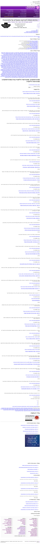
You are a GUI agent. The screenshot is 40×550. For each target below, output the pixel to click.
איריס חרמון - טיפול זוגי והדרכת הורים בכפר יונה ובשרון (31, 93)
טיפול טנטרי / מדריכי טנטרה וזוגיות (25, 58)
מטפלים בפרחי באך (35, 47)
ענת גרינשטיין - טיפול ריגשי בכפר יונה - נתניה (33, 338)
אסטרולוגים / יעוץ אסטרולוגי (13, 54)
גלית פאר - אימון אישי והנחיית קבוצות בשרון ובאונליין (32, 313)
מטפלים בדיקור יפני (27, 57)
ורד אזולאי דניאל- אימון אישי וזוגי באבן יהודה (33, 376)
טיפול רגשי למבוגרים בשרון (19, 410)
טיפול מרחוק (25, 52)
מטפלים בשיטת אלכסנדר (34, 58)
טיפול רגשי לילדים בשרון (27, 410)
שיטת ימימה (10, 55)
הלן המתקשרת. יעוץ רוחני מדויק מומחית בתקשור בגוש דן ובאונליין (30, 465)
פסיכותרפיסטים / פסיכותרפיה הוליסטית (32, 69)
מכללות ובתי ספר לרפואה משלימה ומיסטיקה (22, 72)
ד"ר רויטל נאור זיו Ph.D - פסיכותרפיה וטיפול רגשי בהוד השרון (30, 288)
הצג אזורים (22, 36)
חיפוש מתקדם (18, 36)
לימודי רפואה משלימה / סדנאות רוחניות (18, 55)
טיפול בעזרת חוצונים (22, 63)
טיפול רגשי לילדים (11, 52)
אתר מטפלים (4, 541)
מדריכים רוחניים (13, 72)
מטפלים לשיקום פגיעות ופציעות (5, 70)
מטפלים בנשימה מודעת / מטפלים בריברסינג (29, 70)
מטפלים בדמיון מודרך (28, 54)
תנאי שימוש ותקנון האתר (32, 541)
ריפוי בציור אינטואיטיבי (22, 69)
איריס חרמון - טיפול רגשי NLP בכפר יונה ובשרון (32, 351)
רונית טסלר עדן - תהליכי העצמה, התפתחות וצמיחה (32, 501)
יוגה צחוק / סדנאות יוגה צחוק (14, 57)
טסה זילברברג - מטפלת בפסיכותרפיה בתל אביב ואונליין (31, 429)
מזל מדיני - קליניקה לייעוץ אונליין (34, 473)
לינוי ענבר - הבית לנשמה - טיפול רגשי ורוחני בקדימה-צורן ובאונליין (30, 205)
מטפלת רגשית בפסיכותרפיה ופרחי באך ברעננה (33, 253)
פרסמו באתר (26, 541)
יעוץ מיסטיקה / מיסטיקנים (21, 54)
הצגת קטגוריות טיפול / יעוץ (28, 36)
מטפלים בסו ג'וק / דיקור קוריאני (15, 68)
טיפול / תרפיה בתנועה (4, 58)
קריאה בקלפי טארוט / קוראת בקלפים (32, 44)
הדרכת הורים (15, 75)
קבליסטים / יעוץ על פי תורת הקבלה (29, 55)
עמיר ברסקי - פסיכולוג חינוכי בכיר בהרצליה (33, 106)
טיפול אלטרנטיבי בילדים (4, 55)
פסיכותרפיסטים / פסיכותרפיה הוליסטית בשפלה (31, 409)
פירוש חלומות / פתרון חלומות (7, 73)
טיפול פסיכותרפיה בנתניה (36, 300)
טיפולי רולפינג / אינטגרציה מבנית (27, 60)
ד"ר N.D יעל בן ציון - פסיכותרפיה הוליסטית (33, 469)
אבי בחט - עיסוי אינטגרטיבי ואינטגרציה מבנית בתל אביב (31, 505)
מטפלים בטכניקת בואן (11, 58)
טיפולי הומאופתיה (20, 53)
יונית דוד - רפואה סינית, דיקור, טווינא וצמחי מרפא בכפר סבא (30, 388)
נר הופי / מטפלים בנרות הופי (14, 69)
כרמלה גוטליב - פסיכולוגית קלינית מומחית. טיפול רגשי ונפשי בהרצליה (29, 192)
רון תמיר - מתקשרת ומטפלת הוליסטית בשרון (33, 142)
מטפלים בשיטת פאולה (30, 68)
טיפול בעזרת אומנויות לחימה (14, 63)
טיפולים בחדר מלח (35, 59)
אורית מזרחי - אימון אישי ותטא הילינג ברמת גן (32, 471)
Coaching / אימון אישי (34, 46)
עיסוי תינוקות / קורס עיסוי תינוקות (23, 66)
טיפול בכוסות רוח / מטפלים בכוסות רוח (16, 76)
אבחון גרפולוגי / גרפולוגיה (34, 57)
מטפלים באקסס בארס (9, 74)
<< (37, 400)
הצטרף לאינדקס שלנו (5, 36)
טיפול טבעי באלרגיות (34, 56)
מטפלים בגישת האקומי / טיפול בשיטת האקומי (24, 75)
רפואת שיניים (15, 541)
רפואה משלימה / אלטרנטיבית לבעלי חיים (16, 70)
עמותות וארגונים (32, 76)
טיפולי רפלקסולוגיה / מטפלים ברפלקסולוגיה (29, 53)
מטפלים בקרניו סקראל (23, 68)
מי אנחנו (38, 541)
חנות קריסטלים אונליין (3, 542)
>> (37, 404)
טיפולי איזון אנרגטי (32, 61)
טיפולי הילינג (22, 57)
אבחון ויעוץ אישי (16, 58)
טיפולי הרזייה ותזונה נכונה (6, 56)
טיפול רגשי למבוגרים (28, 77)
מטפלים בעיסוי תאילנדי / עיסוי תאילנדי (12, 66)
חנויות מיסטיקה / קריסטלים (34, 42)
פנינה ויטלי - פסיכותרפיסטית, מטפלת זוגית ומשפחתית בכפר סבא (30, 155)
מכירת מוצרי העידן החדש (9, 75)
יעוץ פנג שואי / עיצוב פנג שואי (15, 67)
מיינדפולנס (4, 74)
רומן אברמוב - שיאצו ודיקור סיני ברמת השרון (33, 218)
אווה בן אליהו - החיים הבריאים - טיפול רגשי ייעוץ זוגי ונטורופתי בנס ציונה (29, 425)
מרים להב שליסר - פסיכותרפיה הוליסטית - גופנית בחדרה (31, 167)
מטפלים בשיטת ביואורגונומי (33, 72)
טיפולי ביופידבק (8, 60)
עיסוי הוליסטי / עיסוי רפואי (34, 45)
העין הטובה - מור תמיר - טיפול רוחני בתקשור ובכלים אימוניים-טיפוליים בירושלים (28, 467)
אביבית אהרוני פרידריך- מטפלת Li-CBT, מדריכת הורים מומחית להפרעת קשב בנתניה (27, 364)
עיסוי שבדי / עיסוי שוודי (32, 66)
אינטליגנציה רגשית (19, 60)
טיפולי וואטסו (7, 59)
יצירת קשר (10, 36)
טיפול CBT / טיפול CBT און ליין (18, 52)
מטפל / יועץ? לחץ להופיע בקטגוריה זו (34, 84)
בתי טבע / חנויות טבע (21, 59)
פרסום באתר (14, 36)
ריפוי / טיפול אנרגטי (32, 73)
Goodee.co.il (11, 541)
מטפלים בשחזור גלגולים (15, 73)
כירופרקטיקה (8, 69)
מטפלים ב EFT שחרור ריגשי (11, 61)
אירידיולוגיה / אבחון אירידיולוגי (26, 56)
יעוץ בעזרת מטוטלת (28, 63)
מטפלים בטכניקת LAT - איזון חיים (29, 62)
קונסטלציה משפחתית (21, 77)
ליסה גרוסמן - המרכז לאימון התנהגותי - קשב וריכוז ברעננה (31, 130)
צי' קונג (5, 69)
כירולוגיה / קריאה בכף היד (7, 68)
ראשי (39, 36)
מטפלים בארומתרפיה (19, 56)
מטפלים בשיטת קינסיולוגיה (7, 67)
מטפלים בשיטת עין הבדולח (6, 76)
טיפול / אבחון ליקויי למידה (5, 57)
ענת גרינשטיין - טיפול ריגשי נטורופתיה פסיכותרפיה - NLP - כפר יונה (29, 275)
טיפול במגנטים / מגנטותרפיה (9, 62)
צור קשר (38, 542)
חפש (38, 5)
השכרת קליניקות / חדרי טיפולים (5, 63)
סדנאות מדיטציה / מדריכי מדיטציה (24, 73)
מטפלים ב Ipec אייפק (19, 61)
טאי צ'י (19, 57)
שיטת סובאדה (7, 77)
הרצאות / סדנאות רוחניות (9, 65)
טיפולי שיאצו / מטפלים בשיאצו (13, 53)
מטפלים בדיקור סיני (13, 56)
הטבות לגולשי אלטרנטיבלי (26, 76)
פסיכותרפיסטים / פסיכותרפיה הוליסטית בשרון (19, 406)
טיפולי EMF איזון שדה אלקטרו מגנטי (18, 62)
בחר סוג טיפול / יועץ (35, 36)
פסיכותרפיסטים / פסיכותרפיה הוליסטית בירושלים (16, 409)
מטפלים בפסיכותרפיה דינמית (13, 77)
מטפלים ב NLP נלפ (35, 41)
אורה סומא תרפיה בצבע (25, 61)
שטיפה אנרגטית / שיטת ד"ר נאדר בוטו (32, 48)
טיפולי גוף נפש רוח (13, 60)
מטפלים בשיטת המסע (16, 74)
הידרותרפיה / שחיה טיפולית (33, 43)
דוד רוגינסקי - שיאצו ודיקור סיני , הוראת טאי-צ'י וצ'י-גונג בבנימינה (30, 427)
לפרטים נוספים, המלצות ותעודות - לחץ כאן (34, 100)
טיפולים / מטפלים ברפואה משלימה (32, 52)
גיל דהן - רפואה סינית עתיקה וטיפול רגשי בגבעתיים (32, 503)
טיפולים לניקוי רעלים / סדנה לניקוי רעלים (20, 65)
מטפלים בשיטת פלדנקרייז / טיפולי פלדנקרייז (26, 67)
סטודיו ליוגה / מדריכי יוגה (28, 59)
